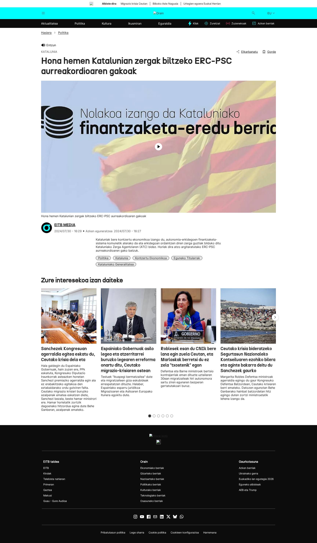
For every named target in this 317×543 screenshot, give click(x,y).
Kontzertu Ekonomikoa (151, 258)
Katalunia (121, 258)
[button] (275, 317)
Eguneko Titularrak (187, 258)
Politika (103, 258)
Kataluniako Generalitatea (116, 264)
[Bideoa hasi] (158, 146)
